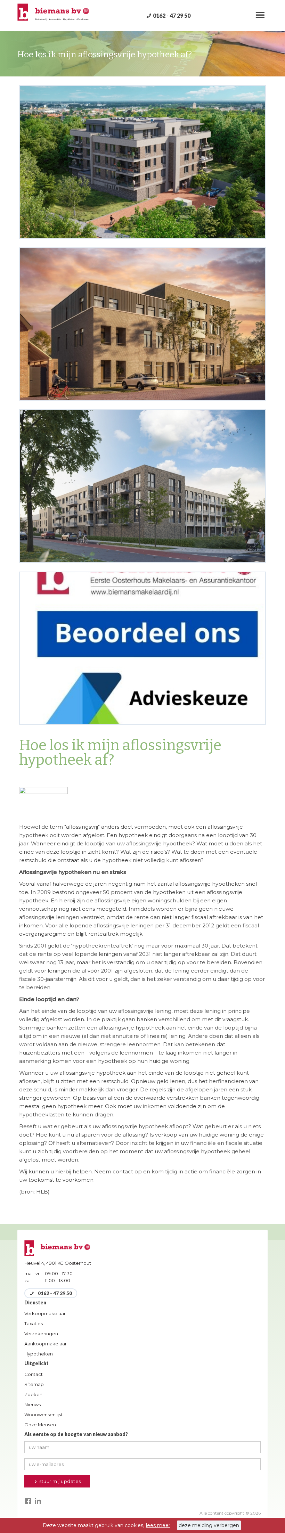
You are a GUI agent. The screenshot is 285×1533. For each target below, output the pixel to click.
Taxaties (33, 1323)
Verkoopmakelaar (45, 1313)
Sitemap (34, 1384)
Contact (33, 1374)
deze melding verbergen (209, 1525)
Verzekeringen (41, 1333)
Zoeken (33, 1394)
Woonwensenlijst (43, 1414)
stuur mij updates (59, 1481)
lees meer (158, 1525)
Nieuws (32, 1404)
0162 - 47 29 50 (171, 15)
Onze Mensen (40, 1424)
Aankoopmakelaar (45, 1343)
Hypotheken (38, 1353)
